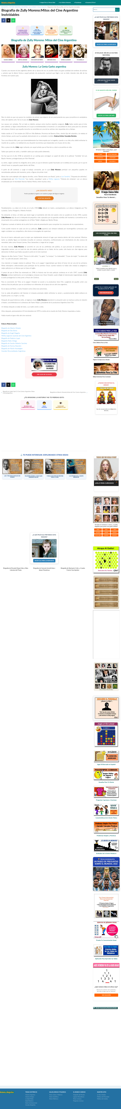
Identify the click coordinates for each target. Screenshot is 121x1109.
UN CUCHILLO (112, 161)
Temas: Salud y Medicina (55, 1094)
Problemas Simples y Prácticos (106, 835)
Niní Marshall (19, 179)
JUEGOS (100, 161)
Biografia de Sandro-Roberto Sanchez (14, 343)
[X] (8, 20)
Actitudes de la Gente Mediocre (106, 853)
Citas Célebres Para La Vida (100, 342)
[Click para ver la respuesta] (112, 219)
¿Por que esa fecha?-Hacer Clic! (106, 81)
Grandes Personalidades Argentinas (13, 351)
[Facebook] (3, 20)
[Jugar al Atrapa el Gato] (106, 560)
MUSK (106, 529)
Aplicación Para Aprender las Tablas (106, 958)
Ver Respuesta (106, 293)
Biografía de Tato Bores (9, 331)
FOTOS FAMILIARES (112, 154)
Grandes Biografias (30, 1105)
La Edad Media (29, 1099)
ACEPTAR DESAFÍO (44, 198)
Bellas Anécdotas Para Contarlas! (102, 376)
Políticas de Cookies (102, 1099)
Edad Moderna (29, 1101)
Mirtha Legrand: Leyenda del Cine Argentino (16, 336)
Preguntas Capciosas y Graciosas (106, 800)
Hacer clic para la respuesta (44, 560)
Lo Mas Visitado (101, 1094)
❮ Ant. (96, 279)
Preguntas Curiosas (78, 1101)
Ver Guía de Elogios (44, 374)
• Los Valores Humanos (65, 2)
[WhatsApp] (13, 20)
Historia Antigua (29, 1096)
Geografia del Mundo (79, 1094)
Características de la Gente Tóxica (106, 818)
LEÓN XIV (114, 532)
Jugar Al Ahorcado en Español (106, 764)
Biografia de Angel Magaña (10, 333)
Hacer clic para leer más (106, 115)
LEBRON (106, 532)
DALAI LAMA (98, 535)
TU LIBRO (100, 154)
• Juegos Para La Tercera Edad (47, 2)
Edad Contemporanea (31, 1103)
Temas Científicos (54, 1096)
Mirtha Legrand (54, 179)
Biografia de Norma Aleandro (11, 346)
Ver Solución (106, 995)
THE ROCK (98, 532)
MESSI (98, 529)
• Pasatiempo (77, 2)
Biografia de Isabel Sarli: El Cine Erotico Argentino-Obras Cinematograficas (19, 392)
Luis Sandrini (65, 176)
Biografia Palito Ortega (9, 341)
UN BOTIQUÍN (112, 157)
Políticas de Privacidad (103, 1096)
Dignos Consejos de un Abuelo (101, 359)
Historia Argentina (30, 1094)
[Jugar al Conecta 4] (106, 734)
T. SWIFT (114, 529)
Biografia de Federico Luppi (10, 338)
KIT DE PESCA (100, 157)
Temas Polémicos (53, 1099)
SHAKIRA (106, 535)
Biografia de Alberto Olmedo (11, 328)
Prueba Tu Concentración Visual (106, 940)
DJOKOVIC (114, 535)
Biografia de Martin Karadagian (12, 348)
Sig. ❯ (116, 279)
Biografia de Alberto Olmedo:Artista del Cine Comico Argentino (68, 392)
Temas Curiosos (77, 1099)
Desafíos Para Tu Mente (106, 782)
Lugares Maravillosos (78, 1096)
